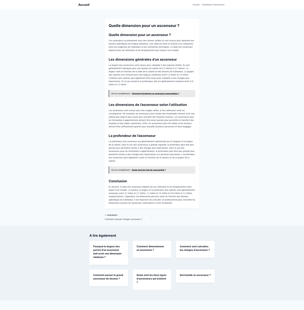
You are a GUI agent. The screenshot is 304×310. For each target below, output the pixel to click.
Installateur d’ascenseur (213, 4)
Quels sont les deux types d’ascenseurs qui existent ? (151, 279)
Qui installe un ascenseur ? (195, 275)
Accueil (196, 4)
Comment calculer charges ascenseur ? (123, 217)
